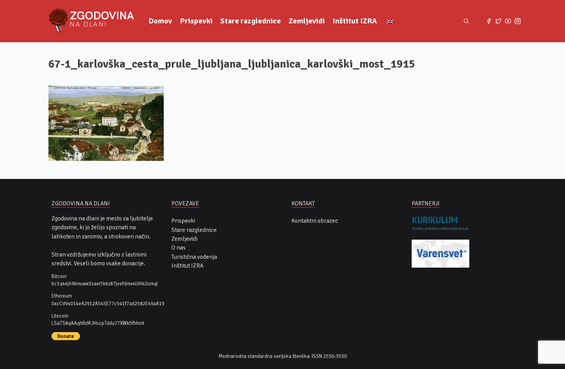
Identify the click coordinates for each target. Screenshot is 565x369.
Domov (160, 21)
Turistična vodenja (194, 257)
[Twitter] (499, 21)
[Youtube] (508, 21)
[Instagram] (517, 21)
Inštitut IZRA (354, 21)
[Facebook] (489, 21)
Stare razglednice (250, 21)
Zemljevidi (307, 21)
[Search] (466, 21)
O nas (178, 248)
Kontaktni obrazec (314, 221)
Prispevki (196, 21)
